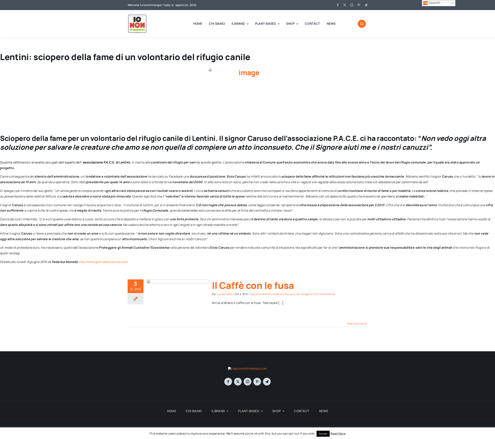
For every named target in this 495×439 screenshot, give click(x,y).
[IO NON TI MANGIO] (137, 15)
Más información (357, 323)
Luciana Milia (224, 294)
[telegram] (365, 5)
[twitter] (344, 5)
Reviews (290, 294)
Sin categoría (304, 294)
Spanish (434, 2)
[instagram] (351, 5)
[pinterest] (358, 5)
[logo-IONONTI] (247, 368)
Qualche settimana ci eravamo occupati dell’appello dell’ (41, 162)
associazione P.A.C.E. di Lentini (106, 162)
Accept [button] (323, 433)
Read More (338, 433)
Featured (278, 294)
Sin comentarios (325, 294)
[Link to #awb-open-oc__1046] (362, 24)
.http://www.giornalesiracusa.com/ (103, 262)
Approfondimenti (260, 294)
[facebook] (337, 5)
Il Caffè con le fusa (253, 285)
